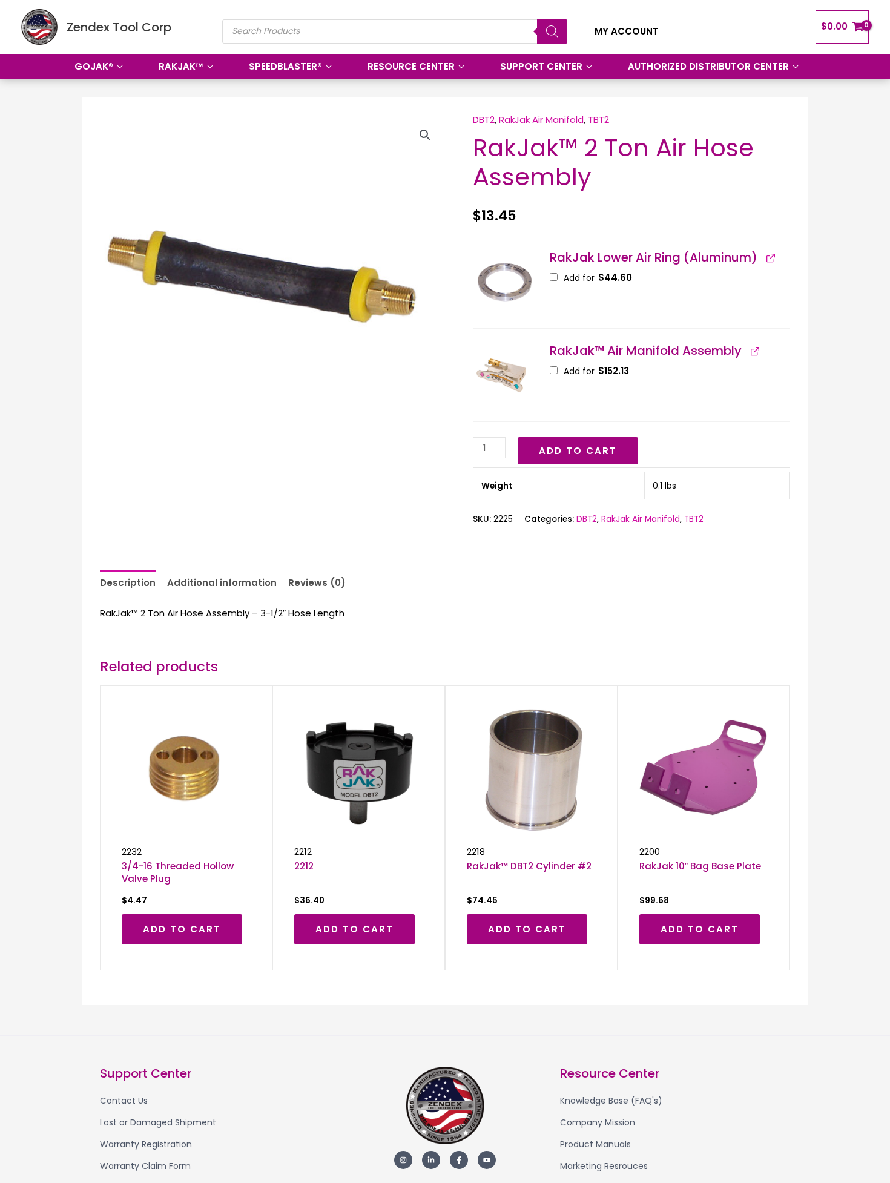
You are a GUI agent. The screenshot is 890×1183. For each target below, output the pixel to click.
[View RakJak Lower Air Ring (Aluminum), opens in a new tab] (770, 257)
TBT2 (598, 119)
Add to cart (578, 450)
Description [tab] (128, 582)
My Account (627, 31)
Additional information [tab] (222, 582)
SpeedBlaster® (285, 66)
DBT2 (484, 119)
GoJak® (93, 66)
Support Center (541, 66)
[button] (425, 135)
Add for (596, 278)
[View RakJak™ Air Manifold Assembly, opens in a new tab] (754, 350)
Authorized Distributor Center (708, 66)
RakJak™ (181, 66)
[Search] (552, 31)
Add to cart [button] (182, 929)
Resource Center (411, 66)
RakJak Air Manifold (541, 119)
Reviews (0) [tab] (317, 582)
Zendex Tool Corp (119, 27)
